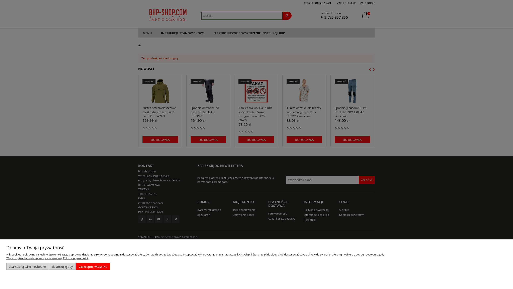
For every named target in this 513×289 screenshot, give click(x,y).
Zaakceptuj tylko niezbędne (27, 267)
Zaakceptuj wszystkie (93, 267)
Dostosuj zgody (62, 267)
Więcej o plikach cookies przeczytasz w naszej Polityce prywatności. (47, 258)
